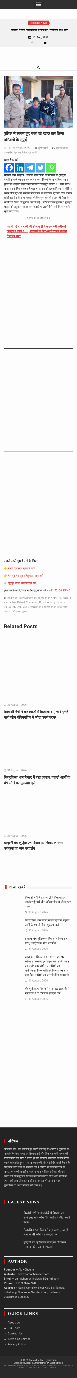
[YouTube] (45, 43)
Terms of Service (19, 1339)
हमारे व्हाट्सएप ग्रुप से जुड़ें (21, 568)
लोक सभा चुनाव (20, 611)
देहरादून (17, 152)
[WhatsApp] (38, 43)
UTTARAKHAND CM (15, 606)
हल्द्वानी (33, 152)
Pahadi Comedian (27, 602)
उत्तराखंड (8, 152)
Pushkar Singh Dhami (52, 602)
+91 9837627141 (26, 1283)
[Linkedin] (19, 168)
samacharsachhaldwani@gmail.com (37, 1278)
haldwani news (16, 597)
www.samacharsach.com (33, 1274)
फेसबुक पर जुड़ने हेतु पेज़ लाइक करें (25, 575)
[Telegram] (30, 168)
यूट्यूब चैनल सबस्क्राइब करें (22, 583)
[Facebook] (32, 43)
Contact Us (15, 1333)
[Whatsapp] (51, 168)
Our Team (14, 1328)
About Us (14, 1322)
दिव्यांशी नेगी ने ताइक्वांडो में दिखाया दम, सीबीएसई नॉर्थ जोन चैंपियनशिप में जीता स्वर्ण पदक (48, 902)
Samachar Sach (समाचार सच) (43, 1360)
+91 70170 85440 (59, 590)
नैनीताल (25, 152)
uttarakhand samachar (42, 606)
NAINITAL (56, 597)
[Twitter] (40, 168)
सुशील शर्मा (43, 148)
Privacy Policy (17, 1344)
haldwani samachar (38, 597)
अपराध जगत (62, 148)
